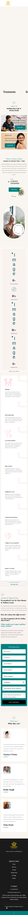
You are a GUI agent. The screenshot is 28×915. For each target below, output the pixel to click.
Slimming (7, 389)
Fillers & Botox (8, 466)
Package (14, 875)
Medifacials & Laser (10, 491)
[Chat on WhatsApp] (7, 913)
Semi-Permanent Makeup (11, 517)
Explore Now (14, 584)
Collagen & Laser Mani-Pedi (12, 543)
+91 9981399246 (14, 889)
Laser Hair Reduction (10, 440)
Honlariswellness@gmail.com (14, 892)
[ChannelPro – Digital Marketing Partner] (14, 908)
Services (14, 867)
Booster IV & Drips (9, 568)
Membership (14, 872)
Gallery (14, 878)
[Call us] (21, 913)
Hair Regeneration (9, 415)
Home (14, 864)
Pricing (14, 869)
